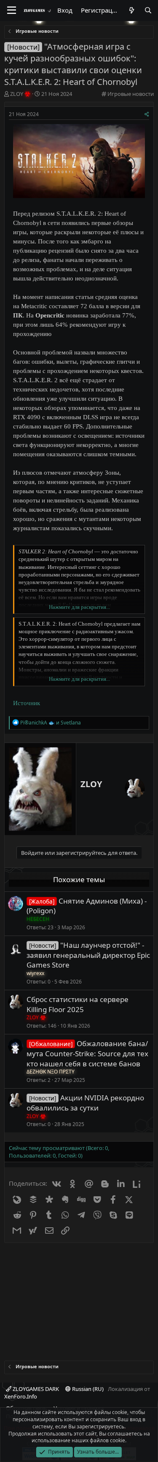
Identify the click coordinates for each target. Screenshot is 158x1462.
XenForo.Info (20, 1396)
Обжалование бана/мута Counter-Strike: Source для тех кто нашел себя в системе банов (87, 1053)
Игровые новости (130, 94)
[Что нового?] (131, 10)
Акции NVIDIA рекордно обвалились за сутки (85, 1103)
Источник (26, 703)
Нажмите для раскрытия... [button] (79, 607)
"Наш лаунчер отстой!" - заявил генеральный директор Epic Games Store (88, 955)
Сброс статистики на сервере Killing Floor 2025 (78, 1004)
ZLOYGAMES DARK (35, 1389)
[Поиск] (148, 10)
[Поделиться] (147, 114)
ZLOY (91, 784)
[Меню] (11, 10)
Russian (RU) (87, 1389)
